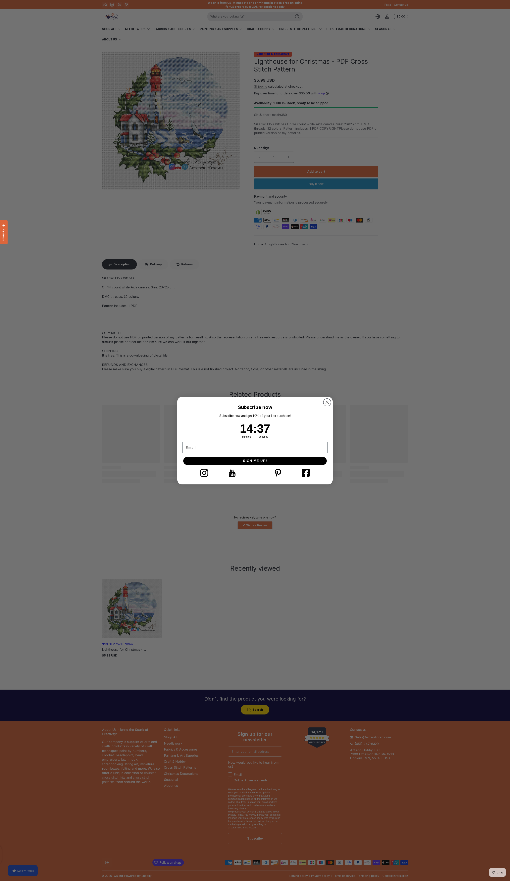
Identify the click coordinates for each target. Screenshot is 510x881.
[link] (204, 473)
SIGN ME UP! (255, 461)
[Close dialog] (327, 402)
